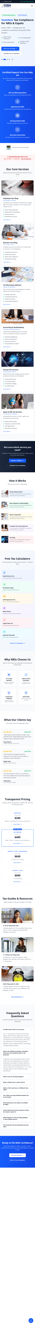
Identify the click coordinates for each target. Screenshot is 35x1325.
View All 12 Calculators (16, 643)
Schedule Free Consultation (11, 52)
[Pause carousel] (12, 59)
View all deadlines (26, 159)
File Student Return (9, 47)
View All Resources (16, 997)
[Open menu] (32, 6)
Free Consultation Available (27, 1)
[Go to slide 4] (9, 59)
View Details (16, 824)
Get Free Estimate (16, 1155)
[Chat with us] (31, 1320)
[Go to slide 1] (1, 59)
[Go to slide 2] (3, 59)
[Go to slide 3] (6, 59)
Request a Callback (16, 460)
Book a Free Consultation (17, 1160)
